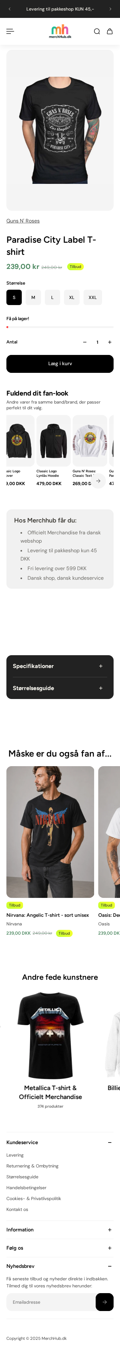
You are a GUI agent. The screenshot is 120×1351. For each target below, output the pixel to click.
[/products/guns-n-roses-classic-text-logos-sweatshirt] (90, 441)
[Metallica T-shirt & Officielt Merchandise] (50, 1053)
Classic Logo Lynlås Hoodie (47, 473)
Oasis (104, 924)
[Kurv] (109, 31)
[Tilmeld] (105, 1302)
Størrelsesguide (33, 688)
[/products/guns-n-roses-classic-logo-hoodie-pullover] (17, 441)
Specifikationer (33, 666)
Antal (11, 342)
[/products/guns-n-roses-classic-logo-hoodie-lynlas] (53, 441)
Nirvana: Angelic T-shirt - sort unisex (47, 915)
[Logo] (60, 31)
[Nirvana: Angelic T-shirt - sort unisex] (50, 832)
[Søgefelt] (97, 31)
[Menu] (10, 31)
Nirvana (14, 924)
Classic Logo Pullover (10, 473)
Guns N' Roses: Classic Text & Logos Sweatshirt (86, 473)
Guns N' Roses (23, 220)
